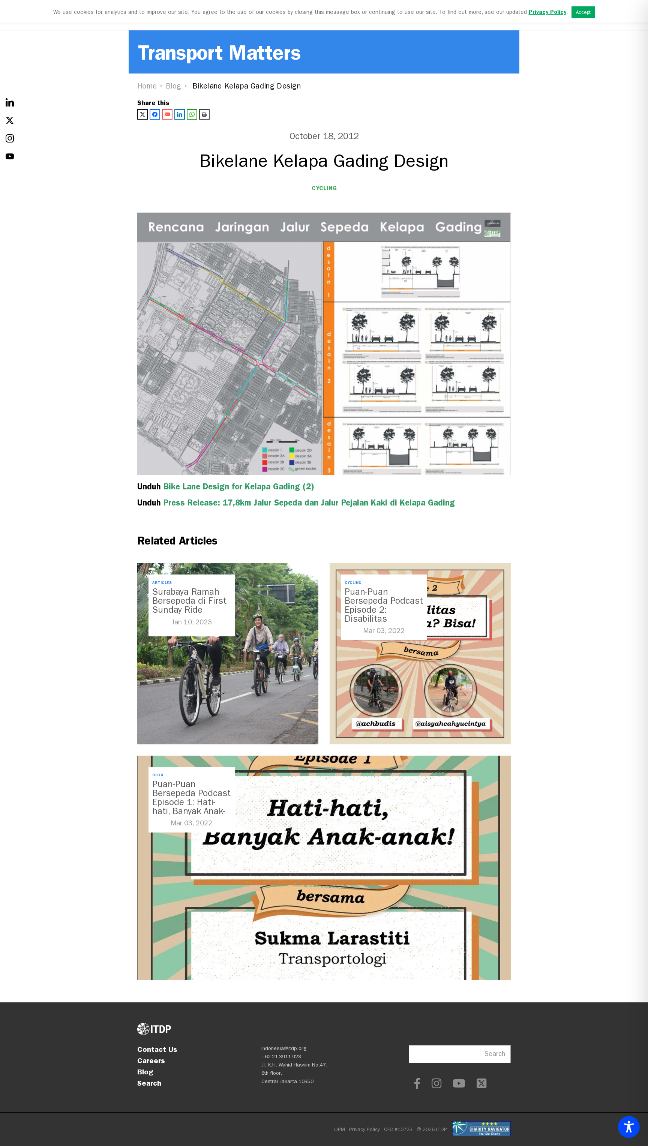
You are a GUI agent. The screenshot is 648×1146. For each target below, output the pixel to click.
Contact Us (157, 1049)
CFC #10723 (398, 1129)
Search (149, 1083)
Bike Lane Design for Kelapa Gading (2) (239, 487)
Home (147, 86)
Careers (151, 1060)
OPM (339, 1129)
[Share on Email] (167, 114)
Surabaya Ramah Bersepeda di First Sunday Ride (189, 600)
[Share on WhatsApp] (192, 114)
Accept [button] (583, 12)
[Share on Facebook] (155, 114)
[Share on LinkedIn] (179, 114)
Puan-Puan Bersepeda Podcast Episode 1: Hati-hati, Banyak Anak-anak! (191, 802)
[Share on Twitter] (142, 114)
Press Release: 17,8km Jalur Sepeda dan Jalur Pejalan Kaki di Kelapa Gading (309, 503)
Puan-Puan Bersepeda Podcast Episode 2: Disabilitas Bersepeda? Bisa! (384, 609)
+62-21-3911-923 (281, 1056)
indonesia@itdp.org (284, 1048)
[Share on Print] (204, 114)
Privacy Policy (364, 1129)
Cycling (324, 188)
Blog (174, 86)
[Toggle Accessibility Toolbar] (628, 1126)
